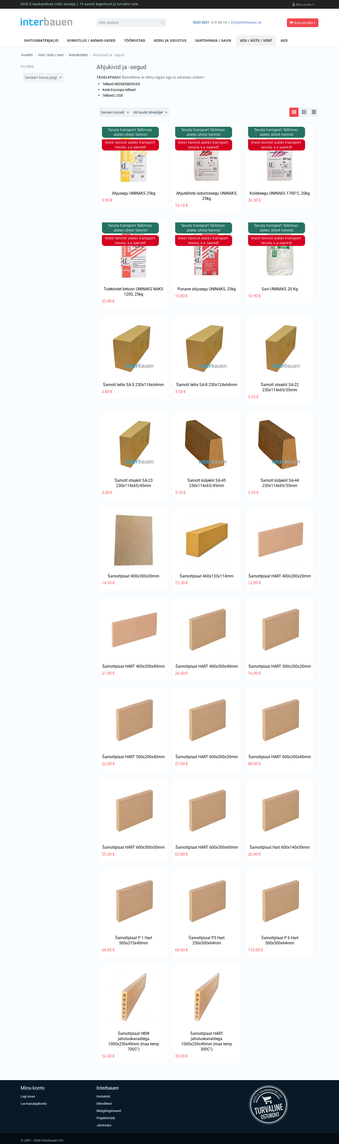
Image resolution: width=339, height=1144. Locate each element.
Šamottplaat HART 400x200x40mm (133, 666)
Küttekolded (78, 55)
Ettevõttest (104, 1103)
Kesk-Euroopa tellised (119, 90)
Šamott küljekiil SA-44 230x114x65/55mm (280, 483)
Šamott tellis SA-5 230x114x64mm (133, 384)
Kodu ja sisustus (170, 40)
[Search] (162, 23)
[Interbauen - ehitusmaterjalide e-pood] (46, 21)
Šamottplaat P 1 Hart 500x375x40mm (133, 940)
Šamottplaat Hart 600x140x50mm (280, 847)
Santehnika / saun (213, 40)
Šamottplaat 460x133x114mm (207, 576)
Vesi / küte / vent (256, 40)
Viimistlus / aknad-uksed (91, 40)
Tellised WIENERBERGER (121, 84)
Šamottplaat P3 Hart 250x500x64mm (207, 940)
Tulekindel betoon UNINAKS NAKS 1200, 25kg (133, 292)
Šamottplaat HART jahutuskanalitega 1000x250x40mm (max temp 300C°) (206, 1041)
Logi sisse (28, 1096)
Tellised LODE (112, 95)
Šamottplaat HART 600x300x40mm (279, 756)
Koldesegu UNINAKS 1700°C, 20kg (280, 193)
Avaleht (27, 55)
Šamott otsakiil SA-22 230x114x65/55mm (280, 387)
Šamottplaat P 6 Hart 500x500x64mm (279, 940)
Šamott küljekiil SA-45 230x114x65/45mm (206, 483)
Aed (284, 40)
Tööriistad (134, 40)
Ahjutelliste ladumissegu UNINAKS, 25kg (206, 196)
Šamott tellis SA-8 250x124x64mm (206, 384)
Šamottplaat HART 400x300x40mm (206, 666)
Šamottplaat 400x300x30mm (133, 576)
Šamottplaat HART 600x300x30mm (206, 756)
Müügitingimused (109, 1111)
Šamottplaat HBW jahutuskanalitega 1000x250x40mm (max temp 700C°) (133, 1041)
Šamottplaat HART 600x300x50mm (133, 847)
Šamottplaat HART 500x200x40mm (133, 756)
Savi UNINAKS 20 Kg (280, 289)
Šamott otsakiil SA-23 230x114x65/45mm (134, 483)
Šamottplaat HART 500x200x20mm (279, 666)
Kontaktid (103, 1096)
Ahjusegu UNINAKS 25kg (133, 193)
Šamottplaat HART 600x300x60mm (206, 847)
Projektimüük (106, 1118)
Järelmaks (104, 1125)
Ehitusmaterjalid (41, 40)
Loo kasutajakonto (34, 1103)
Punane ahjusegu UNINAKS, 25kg (206, 289)
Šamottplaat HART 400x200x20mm (279, 576)
